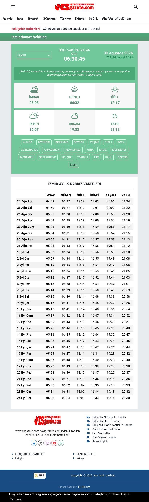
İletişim (19, 458)
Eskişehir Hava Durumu (106, 421)
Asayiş (7, 18)
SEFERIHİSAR (47, 157)
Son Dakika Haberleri (105, 437)
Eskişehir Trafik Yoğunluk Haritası (112, 425)
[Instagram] (48, 443)
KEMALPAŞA (73, 149)
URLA (108, 157)
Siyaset (33, 18)
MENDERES (119, 149)
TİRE (96, 157)
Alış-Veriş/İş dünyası (117, 18)
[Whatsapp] (61, 443)
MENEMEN (27, 157)
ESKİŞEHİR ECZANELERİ (30, 454)
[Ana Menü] (13, 7)
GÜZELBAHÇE (29, 149)
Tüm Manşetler (101, 433)
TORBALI (82, 157)
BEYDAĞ (79, 142)
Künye (80, 458)
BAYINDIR (44, 142)
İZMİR (73, 164)
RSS (41, 475)
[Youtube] (54, 443)
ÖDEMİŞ (123, 157)
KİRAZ (103, 149)
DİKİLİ (108, 142)
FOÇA (121, 142)
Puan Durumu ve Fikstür (106, 429)
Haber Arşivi (99, 441)
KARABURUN (52, 149)
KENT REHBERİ (86, 454)
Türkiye (65, 18)
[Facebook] (34, 443)
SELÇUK (67, 157)
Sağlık (93, 18)
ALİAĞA (27, 142)
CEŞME (94, 142)
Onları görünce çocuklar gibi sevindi (71, 28)
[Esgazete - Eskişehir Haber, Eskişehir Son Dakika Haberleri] (74, 6)
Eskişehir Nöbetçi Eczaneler (109, 417)
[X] (41, 443)
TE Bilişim (84, 487)
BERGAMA (62, 142)
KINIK (90, 149)
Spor (20, 18)
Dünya (80, 18)
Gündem (49, 18)
